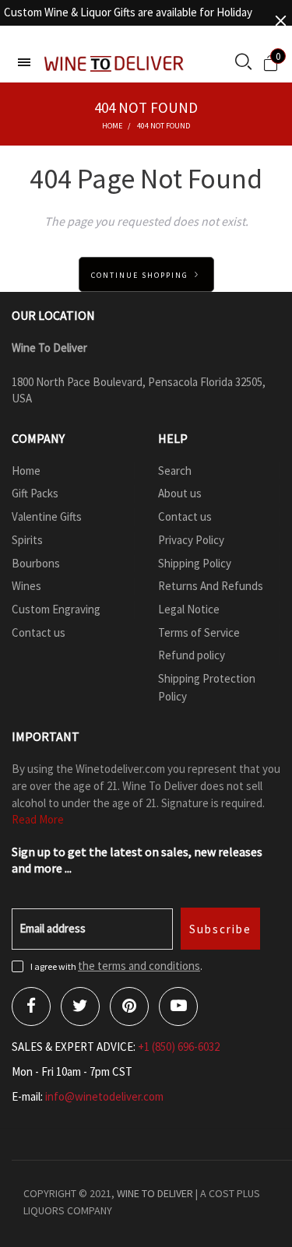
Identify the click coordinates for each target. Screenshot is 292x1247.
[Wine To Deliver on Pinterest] (129, 1006)
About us (180, 493)
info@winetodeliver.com (104, 1096)
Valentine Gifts (47, 516)
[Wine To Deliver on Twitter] (80, 1006)
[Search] (243, 63)
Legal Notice (189, 609)
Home (26, 470)
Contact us (38, 632)
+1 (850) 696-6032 (179, 1046)
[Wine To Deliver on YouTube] (178, 1006)
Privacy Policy (191, 539)
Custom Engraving (56, 609)
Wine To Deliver (155, 1193)
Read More (38, 819)
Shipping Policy (194, 563)
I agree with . (116, 966)
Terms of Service (199, 632)
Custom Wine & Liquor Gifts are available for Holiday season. (128, 21)
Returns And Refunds (210, 585)
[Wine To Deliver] (114, 63)
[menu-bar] (24, 62)
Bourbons (36, 563)
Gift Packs (35, 493)
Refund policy (191, 655)
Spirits (27, 539)
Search (175, 470)
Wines (26, 585)
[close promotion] (280, 20)
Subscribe (220, 929)
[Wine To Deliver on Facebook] (31, 1006)
